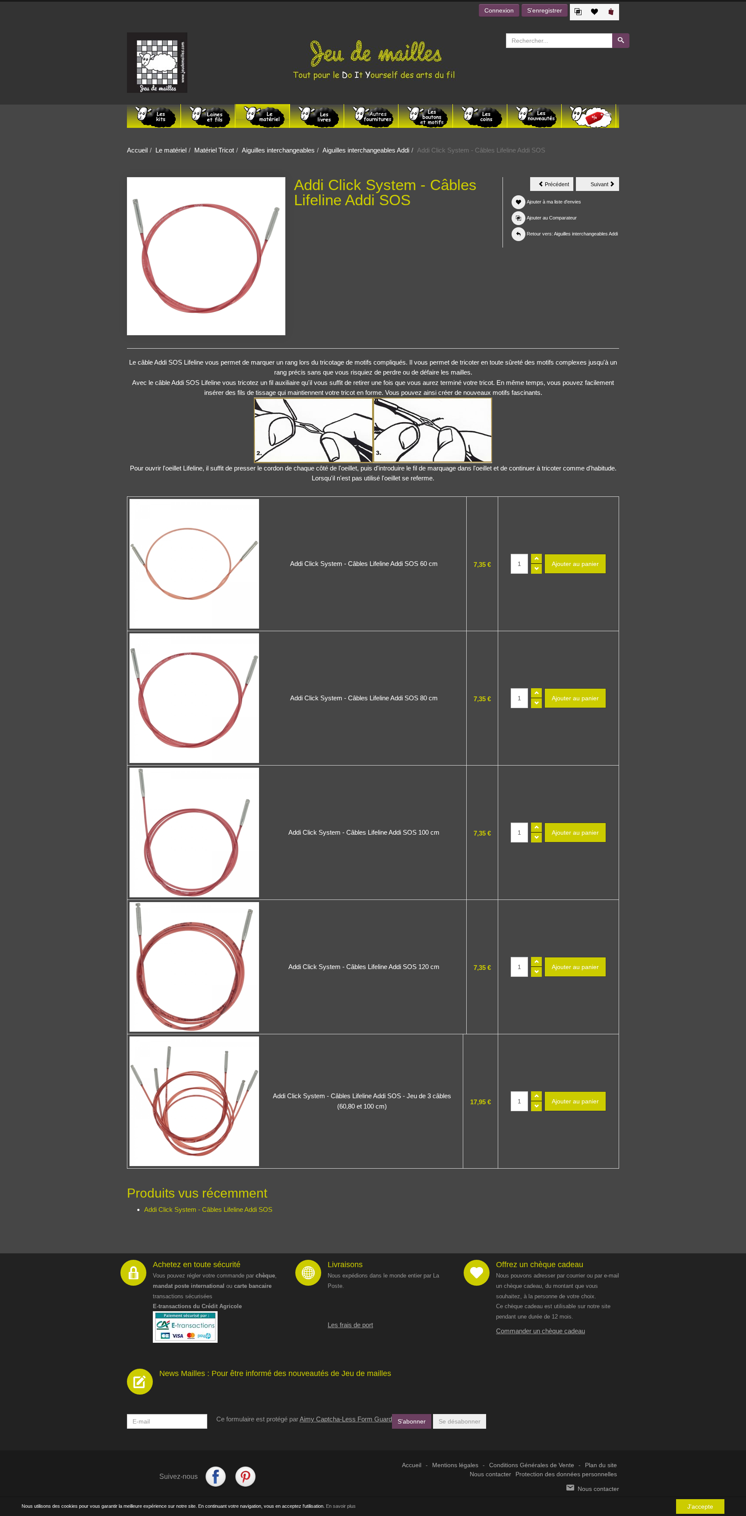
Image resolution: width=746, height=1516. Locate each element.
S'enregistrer (544, 10)
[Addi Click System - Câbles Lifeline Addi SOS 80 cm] (194, 698)
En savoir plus (341, 1506)
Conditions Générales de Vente (531, 1465)
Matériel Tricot (214, 150)
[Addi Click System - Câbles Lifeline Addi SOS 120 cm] (194, 967)
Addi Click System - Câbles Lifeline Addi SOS (208, 1209)
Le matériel (170, 150)
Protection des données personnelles (566, 1474)
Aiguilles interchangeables (278, 150)
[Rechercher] (620, 40)
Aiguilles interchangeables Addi (365, 150)
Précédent (558, 186)
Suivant (605, 186)
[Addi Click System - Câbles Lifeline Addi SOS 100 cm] (194, 832)
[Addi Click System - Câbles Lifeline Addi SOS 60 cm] (194, 564)
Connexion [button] (499, 10)
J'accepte (700, 1506)
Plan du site (601, 1465)
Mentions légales (455, 1465)
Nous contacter (490, 1474)
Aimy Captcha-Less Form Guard (346, 1419)
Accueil (137, 150)
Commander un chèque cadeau (540, 1331)
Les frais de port (350, 1324)
